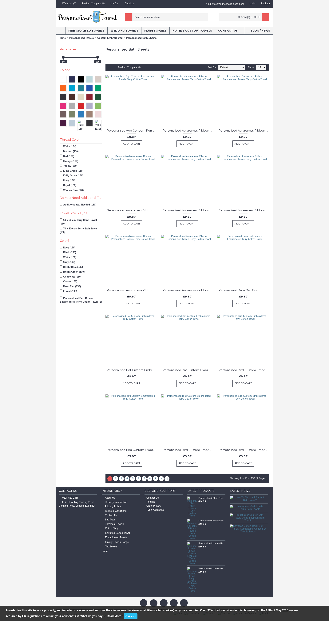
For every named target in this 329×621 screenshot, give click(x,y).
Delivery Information (116, 502)
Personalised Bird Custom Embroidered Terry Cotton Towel (244, 370)
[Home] (60, 30)
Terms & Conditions (116, 510)
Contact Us (111, 515)
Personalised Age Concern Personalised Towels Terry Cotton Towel (132, 130)
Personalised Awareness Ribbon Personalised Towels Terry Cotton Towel (188, 130)
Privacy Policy (113, 506)
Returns (150, 501)
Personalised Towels (81, 37)
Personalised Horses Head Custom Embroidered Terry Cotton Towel (211, 543)
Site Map (110, 519)
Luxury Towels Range (117, 542)
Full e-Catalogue (155, 509)
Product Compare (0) (129, 67)
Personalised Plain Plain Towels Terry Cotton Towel (211, 497)
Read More (114, 616)
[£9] (63, 57)
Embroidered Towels (116, 537)
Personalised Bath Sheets (141, 37)
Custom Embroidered (110, 37)
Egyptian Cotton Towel (117, 532)
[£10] (97, 57)
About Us (110, 497)
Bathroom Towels (114, 524)
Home (62, 37)
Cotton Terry (112, 528)
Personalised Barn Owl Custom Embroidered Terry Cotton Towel (244, 290)
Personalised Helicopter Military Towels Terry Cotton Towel (211, 520)
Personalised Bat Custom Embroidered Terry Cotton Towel (132, 370)
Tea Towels (111, 546)
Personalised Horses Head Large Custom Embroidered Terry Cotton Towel (211, 568)
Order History (153, 505)
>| (167, 478)
